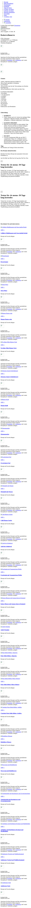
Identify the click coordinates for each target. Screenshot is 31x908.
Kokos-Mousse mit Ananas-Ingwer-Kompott (13, 604)
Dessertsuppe (4, 262)
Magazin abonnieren (9, 12)
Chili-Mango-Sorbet (6, 520)
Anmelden (9, 60)
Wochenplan (7, 5)
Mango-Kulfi (4, 405)
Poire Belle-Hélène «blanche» (9, 656)
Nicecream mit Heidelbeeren (8, 771)
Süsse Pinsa (4, 290)
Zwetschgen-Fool (5, 463)
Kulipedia (6, 6)
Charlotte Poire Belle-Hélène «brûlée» (11, 713)
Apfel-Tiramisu (5, 630)
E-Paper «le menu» (9, 9)
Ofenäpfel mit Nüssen (7, 491)
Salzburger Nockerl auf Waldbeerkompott (12, 860)
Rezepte (6, 2)
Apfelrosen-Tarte (5, 886)
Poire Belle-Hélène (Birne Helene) (10, 684)
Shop (5, 15)
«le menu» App (8, 16)
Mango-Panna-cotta (6, 319)
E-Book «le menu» (9, 10)
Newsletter (7, 13)
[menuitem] (17, 2)
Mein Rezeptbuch (8, 3)
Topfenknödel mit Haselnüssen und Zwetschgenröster (10, 800)
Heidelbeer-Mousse (6, 742)
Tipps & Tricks (8, 8)
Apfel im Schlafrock (6, 546)
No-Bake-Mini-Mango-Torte (9, 348)
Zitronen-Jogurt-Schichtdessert (9, 376)
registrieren (18, 60)
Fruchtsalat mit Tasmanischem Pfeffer (11, 575)
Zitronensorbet (5, 434)
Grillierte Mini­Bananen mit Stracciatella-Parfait (14, 233)
